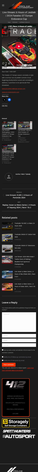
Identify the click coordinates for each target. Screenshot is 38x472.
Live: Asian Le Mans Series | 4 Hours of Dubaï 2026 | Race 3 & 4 (25, 286)
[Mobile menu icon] (3, 5)
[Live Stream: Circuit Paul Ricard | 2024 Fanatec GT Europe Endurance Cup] (9, 148)
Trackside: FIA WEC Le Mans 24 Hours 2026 (24, 224)
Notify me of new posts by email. (14, 360)
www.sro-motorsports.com (10, 92)
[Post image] (7, 226)
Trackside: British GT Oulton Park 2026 (25, 235)
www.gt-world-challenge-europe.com (13, 89)
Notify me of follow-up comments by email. (17, 357)
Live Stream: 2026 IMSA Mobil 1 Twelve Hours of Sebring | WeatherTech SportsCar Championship (25, 260)
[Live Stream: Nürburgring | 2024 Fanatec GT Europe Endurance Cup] (9, 125)
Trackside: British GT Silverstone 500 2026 (25, 247)
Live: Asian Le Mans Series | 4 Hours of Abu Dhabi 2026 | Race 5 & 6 (25, 274)
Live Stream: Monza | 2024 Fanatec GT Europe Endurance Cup (25, 133)
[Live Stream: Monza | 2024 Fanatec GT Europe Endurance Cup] (25, 125)
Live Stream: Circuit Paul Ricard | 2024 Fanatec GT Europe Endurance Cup (8, 156)
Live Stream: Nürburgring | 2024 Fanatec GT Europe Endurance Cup (8, 133)
